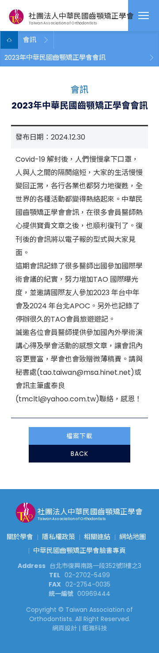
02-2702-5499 (87, 575)
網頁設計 (64, 628)
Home (9, 40)
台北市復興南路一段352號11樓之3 (95, 565)
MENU (143, 15)
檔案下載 (79, 435)
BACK (79, 453)
